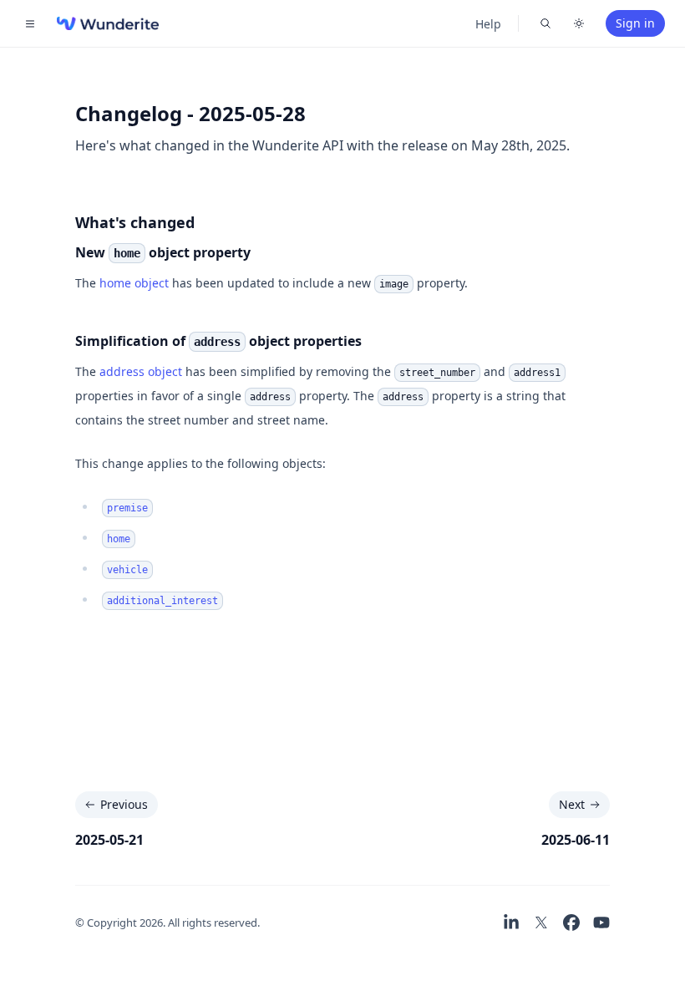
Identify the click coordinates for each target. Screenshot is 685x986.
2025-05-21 (109, 840)
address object (140, 371)
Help (488, 24)
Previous (124, 804)
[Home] (108, 23)
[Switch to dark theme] (579, 23)
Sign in (635, 23)
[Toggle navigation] (30, 23)
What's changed (135, 222)
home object (134, 283)
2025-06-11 (575, 840)
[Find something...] (545, 23)
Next (572, 804)
